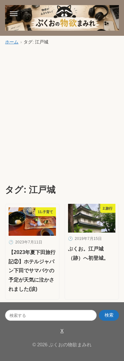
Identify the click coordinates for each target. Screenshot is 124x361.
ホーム (11, 42)
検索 (109, 315)
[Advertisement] (62, 114)
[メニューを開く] (14, 14)
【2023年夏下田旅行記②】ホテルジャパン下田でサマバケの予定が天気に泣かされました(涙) (32, 271)
